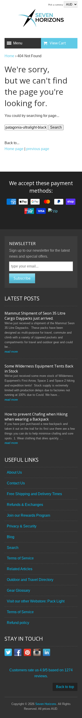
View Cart (58, 43)
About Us (14, 472)
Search (12, 548)
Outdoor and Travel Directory (30, 580)
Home (9, 56)
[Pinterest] (27, 653)
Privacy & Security (21, 526)
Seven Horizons (45, 704)
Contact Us (16, 483)
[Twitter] (8, 653)
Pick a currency (56, 5)
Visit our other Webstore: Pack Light (35, 601)
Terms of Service (20, 558)
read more (11, 351)
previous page (37, 149)
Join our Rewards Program (28, 515)
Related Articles (19, 569)
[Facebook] (17, 653)
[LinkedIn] (46, 653)
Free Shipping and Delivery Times (34, 494)
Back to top (65, 687)
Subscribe (22, 278)
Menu (17, 43)
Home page (14, 149)
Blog (10, 537)
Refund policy (18, 623)
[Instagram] (37, 653)
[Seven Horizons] (41, 18)
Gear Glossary (18, 590)
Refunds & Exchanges (25, 505)
